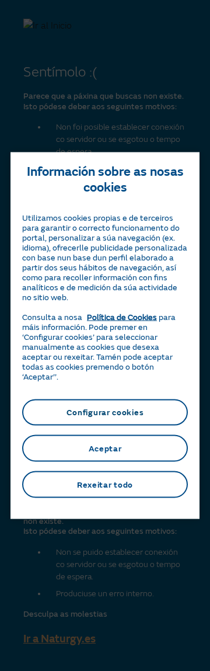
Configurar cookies (105, 412)
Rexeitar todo (105, 484)
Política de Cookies (122, 317)
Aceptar (105, 448)
